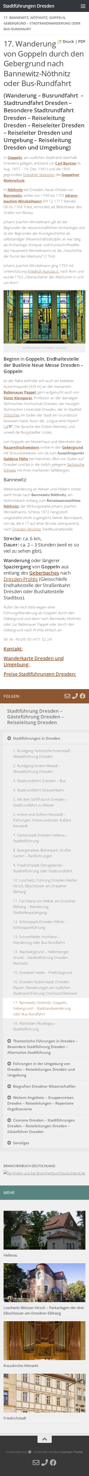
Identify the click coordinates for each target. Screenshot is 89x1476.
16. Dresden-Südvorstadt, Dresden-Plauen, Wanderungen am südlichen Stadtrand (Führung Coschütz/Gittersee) (45, 987)
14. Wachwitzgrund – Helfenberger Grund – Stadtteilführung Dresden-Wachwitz (41, 957)
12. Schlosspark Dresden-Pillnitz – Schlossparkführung (40, 924)
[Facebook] (82, 696)
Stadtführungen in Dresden (36, 738)
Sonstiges (21, 1142)
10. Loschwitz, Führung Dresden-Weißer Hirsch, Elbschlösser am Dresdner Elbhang (45, 886)
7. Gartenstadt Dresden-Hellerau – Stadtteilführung (40, 838)
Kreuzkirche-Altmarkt (21, 1365)
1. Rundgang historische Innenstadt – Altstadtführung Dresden (43, 753)
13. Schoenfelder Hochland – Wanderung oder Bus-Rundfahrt (39, 939)
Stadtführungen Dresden (28, 6)
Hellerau (10, 1255)
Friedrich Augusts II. (43, 271)
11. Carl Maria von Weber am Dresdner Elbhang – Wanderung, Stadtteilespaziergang (44, 907)
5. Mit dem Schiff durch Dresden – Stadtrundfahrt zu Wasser (40, 802)
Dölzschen (12, 415)
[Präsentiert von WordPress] (29, 1452)
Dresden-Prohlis (21, 579)
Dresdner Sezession (39, 174)
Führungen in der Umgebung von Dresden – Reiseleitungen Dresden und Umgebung (41, 1069)
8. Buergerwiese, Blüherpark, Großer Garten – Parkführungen (42, 853)
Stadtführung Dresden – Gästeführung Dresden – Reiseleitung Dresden (35, 717)
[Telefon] (75, 696)
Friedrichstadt (15, 1418)
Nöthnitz (11, 506)
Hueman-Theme (72, 1452)
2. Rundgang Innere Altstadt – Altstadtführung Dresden (37, 768)
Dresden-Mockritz (26, 529)
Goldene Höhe (16, 458)
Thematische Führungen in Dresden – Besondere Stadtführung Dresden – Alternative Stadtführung (42, 1047)
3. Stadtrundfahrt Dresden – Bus (39, 780)
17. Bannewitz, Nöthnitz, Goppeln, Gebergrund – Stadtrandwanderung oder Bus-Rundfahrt (42, 1008)
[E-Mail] (67, 696)
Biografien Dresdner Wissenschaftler (44, 1086)
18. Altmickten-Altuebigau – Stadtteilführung (34, 1026)
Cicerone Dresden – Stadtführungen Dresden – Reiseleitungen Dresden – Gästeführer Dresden (41, 1126)
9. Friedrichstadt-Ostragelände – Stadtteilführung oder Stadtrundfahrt (42, 868)
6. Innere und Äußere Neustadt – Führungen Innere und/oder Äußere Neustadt (42, 820)
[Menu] (83, 6)
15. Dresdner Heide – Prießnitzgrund (42, 972)
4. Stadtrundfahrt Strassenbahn (38, 790)
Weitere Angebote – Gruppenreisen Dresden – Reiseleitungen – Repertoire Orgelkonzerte (40, 1103)
